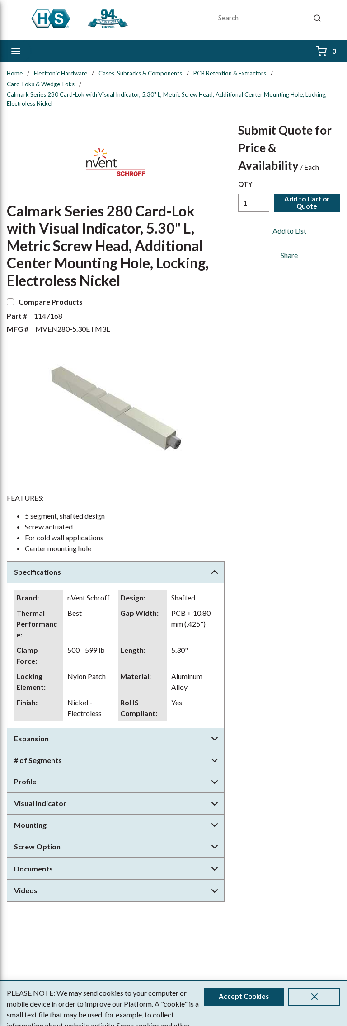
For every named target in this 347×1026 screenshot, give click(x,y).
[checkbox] (10, 301)
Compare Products (51, 301)
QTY (245, 184)
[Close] (314, 997)
